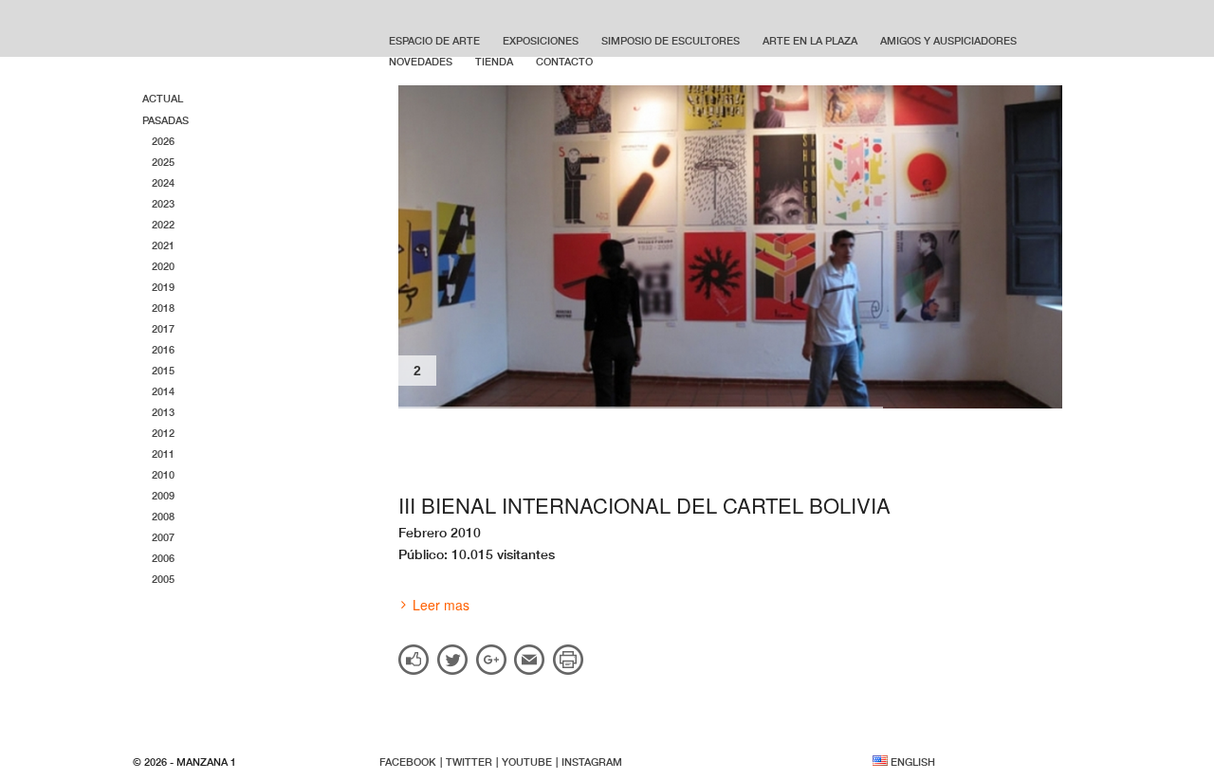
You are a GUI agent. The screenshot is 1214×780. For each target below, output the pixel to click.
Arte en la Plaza (810, 40)
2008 (163, 516)
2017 (163, 328)
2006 (163, 558)
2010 (163, 474)
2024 (163, 182)
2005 (163, 578)
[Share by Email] (529, 659)
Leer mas (441, 604)
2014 (163, 391)
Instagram (591, 761)
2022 (163, 224)
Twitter (469, 761)
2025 (163, 161)
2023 (163, 203)
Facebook (407, 761)
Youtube (527, 761)
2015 (163, 370)
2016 (163, 349)
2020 (163, 266)
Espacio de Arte (434, 40)
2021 (163, 245)
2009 (163, 495)
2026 (163, 141)
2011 (163, 453)
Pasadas (165, 120)
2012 (163, 432)
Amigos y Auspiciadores (948, 40)
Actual (162, 98)
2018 (163, 307)
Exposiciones (541, 40)
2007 (163, 537)
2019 (163, 287)
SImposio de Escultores (670, 40)
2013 (163, 412)
